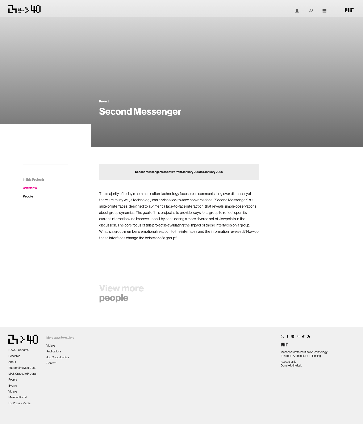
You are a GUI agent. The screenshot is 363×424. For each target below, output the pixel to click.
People (28, 196)
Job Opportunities (57, 357)
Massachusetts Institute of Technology (304, 352)
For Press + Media (19, 403)
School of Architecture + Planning (301, 356)
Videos (12, 391)
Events (12, 385)
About (12, 362)
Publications (54, 351)
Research (14, 356)
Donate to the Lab (291, 365)
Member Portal (17, 397)
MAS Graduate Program (23, 374)
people (113, 297)
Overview (30, 188)
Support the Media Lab (22, 368)
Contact (51, 363)
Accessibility (288, 362)
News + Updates (18, 350)
